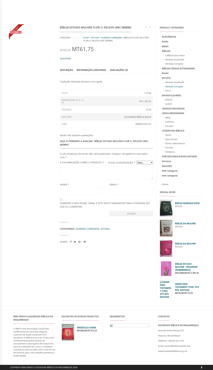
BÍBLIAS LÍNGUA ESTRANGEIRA (178, 68)
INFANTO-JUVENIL (59, 17)
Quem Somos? (124, 17)
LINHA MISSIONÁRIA (173, 113)
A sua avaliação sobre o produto (82, 162)
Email (114, 184)
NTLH (168, 90)
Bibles (165, 46)
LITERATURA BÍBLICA (173, 130)
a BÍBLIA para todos (175, 55)
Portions (166, 161)
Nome (64, 184)
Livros (44, 17)
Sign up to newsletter (22, 2)
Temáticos (170, 151)
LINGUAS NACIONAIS (173, 108)
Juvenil (168, 103)
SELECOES (167, 166)
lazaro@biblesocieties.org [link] (177, 345)
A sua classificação (121, 162)
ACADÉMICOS (169, 36)
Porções (169, 126)
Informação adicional (91, 70)
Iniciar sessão (178, 2)
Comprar (109, 17)
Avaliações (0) (119, 70)
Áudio (165, 41)
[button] (179, 351)
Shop (86, 37)
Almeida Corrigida (174, 63)
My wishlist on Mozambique (154, 2)
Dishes (165, 184)
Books (165, 73)
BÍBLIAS (34, 17)
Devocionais (171, 139)
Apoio (168, 134)
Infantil (168, 99)
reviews (65, 37)
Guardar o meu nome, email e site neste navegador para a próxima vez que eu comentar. (105, 205)
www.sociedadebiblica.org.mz (172, 351)
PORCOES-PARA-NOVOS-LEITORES (179, 156)
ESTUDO (166, 77)
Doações (75, 17)
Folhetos (169, 121)
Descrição (66, 70)
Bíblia (168, 117)
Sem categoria (170, 170)
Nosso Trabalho (92, 17)
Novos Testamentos (175, 143)
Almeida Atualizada (174, 59)
